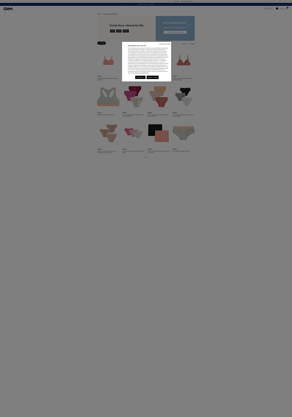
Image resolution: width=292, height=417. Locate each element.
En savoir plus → (140, 77)
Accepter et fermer (152, 77)
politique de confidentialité (141, 73)
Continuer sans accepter (164, 43)
